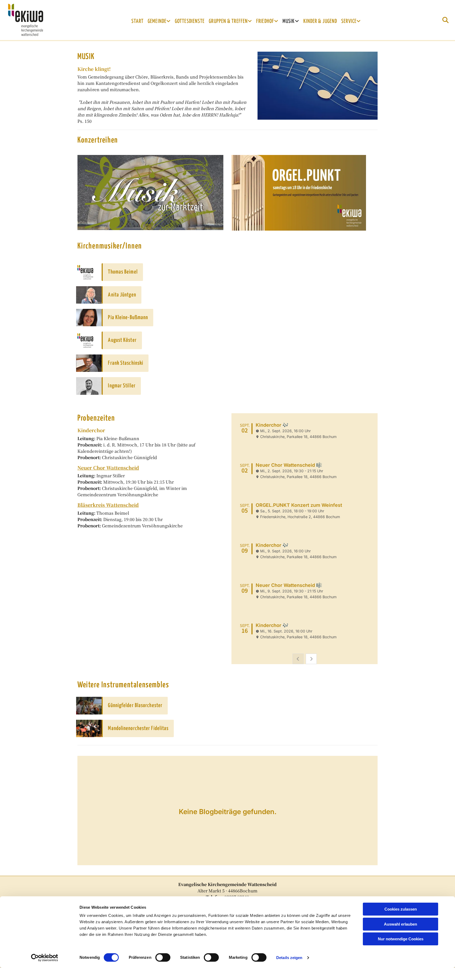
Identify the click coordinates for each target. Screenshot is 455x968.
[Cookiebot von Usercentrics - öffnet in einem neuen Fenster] (45, 958)
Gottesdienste (190, 21)
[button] (122, 272)
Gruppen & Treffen (228, 21)
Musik (289, 21)
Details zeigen (289, 957)
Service (349, 21)
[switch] (162, 957)
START (137, 21)
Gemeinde (157, 21)
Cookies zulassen (400, 909)
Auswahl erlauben (400, 924)
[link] (159, 21)
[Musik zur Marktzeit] (150, 192)
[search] (445, 20)
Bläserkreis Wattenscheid (108, 504)
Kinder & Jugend (320, 21)
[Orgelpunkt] (304, 193)
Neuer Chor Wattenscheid (108, 467)
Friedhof (265, 21)
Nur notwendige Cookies (400, 939)
